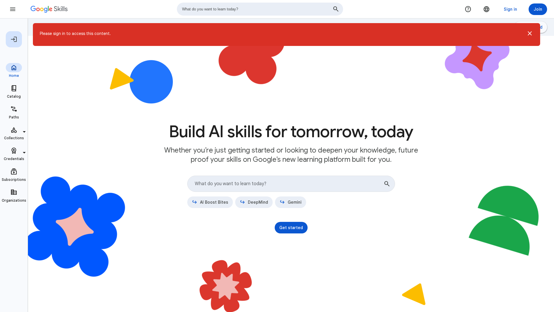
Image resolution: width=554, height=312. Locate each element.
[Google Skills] (49, 9)
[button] (529, 34)
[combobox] (260, 9)
